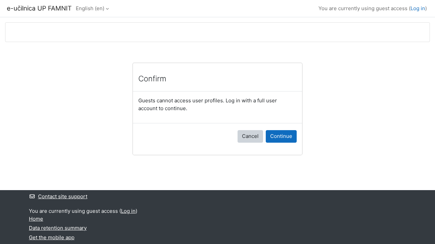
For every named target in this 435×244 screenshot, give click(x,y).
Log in (418, 8)
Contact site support (62, 196)
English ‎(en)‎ (90, 8)
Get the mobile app (51, 237)
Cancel (250, 136)
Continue (281, 136)
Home (36, 219)
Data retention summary (58, 228)
